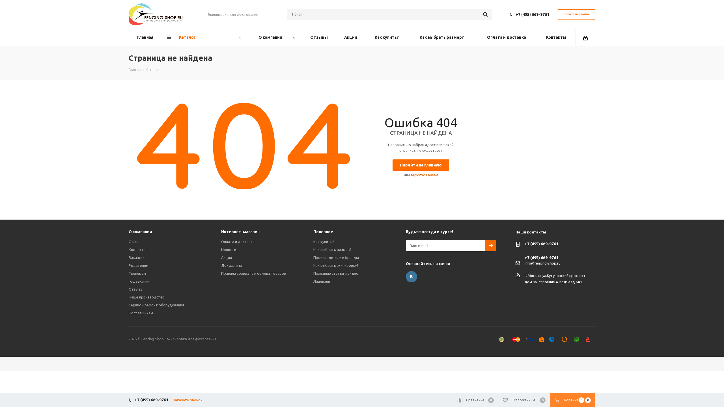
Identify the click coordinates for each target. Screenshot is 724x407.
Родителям (138, 265)
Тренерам (137, 273)
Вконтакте (411, 276)
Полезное (323, 232)
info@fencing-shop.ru (543, 263)
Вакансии (137, 257)
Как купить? (323, 242)
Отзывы (136, 289)
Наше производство (147, 297)
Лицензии (321, 281)
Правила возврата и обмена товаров (253, 273)
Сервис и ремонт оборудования (156, 305)
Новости (228, 250)
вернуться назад (424, 175)
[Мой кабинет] (585, 37)
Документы (231, 265)
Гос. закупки (139, 281)
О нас (133, 242)
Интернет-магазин (240, 232)
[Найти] (485, 14)
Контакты (137, 250)
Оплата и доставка (238, 242)
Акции (226, 257)
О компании (140, 232)
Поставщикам (141, 313)
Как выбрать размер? (332, 250)
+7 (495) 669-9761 (532, 14)
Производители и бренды (336, 257)
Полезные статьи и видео (335, 273)
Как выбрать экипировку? (335, 265)
